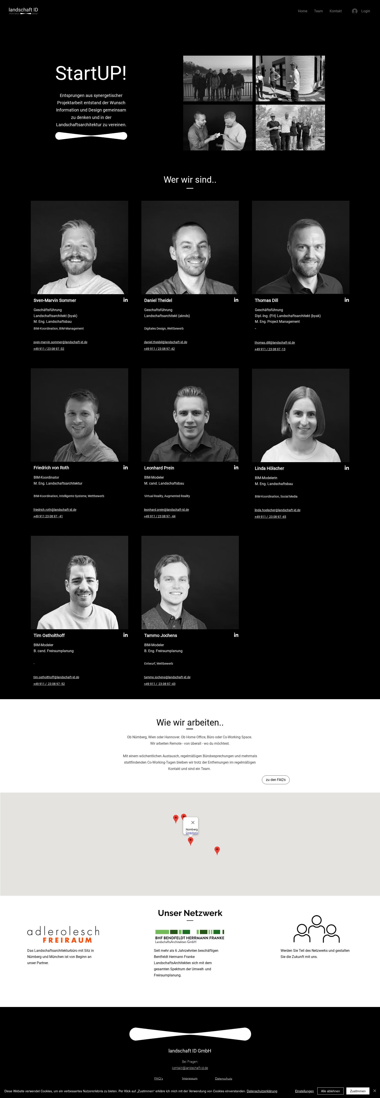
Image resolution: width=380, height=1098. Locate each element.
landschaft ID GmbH (189, 1051)
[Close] (374, 1090)
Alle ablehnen (330, 1091)
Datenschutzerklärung (262, 1091)
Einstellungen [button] (304, 1091)
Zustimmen (358, 1091)
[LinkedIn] (125, 300)
